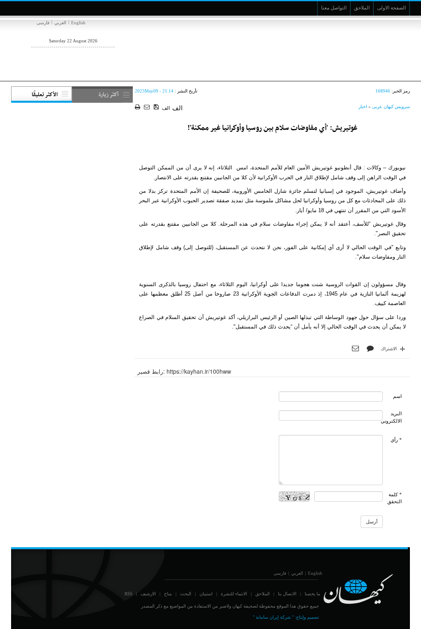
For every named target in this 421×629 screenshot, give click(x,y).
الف (166, 108)
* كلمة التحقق (394, 498)
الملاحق (262, 593)
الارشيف (148, 593)
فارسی (43, 22)
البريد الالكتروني (391, 417)
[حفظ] (157, 107)
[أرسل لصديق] (148, 107)
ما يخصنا (312, 593)
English (78, 22)
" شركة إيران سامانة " (273, 617)
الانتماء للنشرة (234, 593)
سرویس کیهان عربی (391, 106)
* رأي (396, 440)
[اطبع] (138, 107)
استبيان (206, 593)
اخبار (363, 106)
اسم (397, 396)
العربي (60, 22)
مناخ (168, 593)
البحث (185, 593)
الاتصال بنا (287, 593)
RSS (128, 593)
